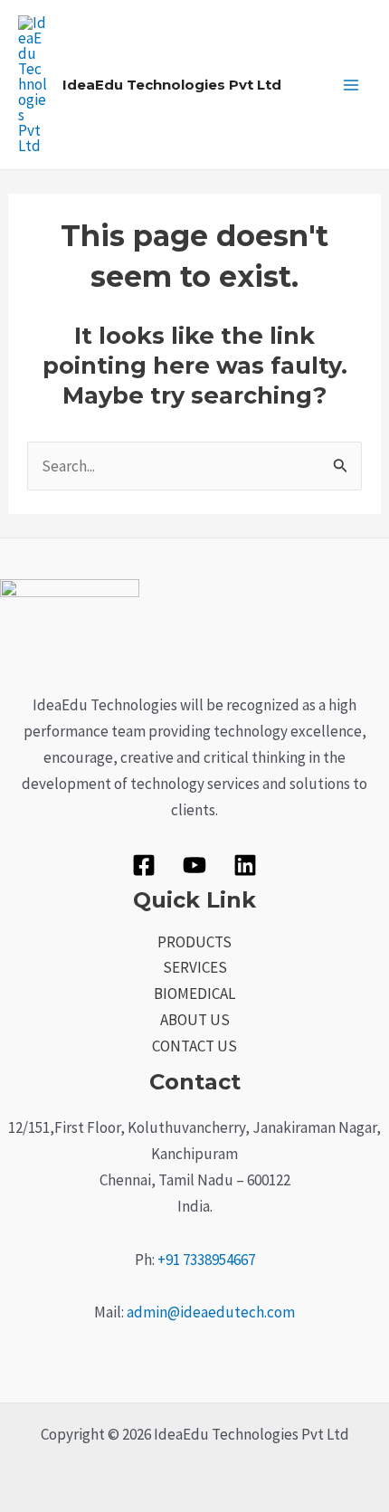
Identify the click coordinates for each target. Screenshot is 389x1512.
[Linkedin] (245, 865)
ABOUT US (195, 1020)
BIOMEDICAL (194, 993)
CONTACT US (194, 1046)
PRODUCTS (194, 942)
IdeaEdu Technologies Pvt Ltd (171, 84)
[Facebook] (144, 865)
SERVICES (195, 967)
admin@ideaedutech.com (211, 1312)
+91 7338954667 (206, 1260)
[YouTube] (194, 865)
